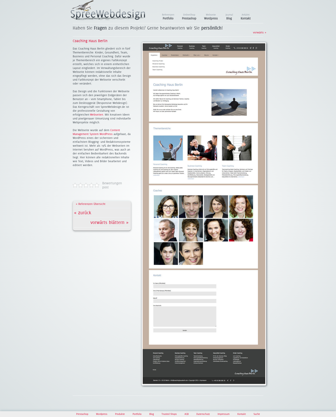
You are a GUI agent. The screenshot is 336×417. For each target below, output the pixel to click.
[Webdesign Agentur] (108, 19)
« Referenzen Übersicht (90, 204)
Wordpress (211, 16)
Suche (257, 414)
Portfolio (168, 16)
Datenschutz (203, 414)
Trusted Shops (170, 414)
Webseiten (96, 114)
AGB (187, 414)
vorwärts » (257, 32)
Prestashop (189, 16)
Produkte (120, 414)
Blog (229, 16)
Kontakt (246, 16)
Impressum (224, 414)
